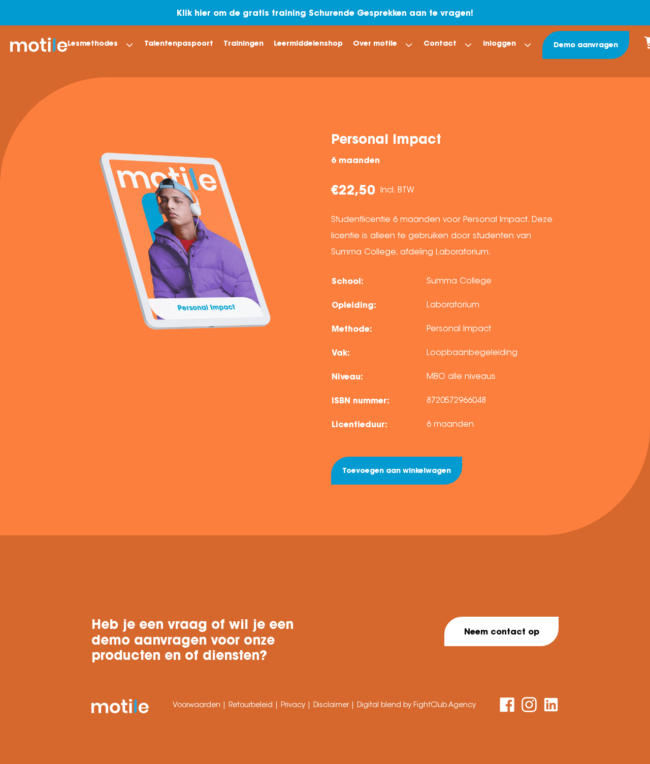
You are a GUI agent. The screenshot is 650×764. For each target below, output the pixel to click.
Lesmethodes (93, 43)
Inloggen (499, 43)
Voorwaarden (197, 704)
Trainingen (243, 43)
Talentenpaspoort (178, 43)
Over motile (375, 43)
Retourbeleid (252, 704)
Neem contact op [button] (501, 631)
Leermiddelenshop (308, 43)
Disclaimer (332, 704)
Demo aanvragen (586, 44)
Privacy (294, 704)
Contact (440, 43)
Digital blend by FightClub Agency (416, 704)
